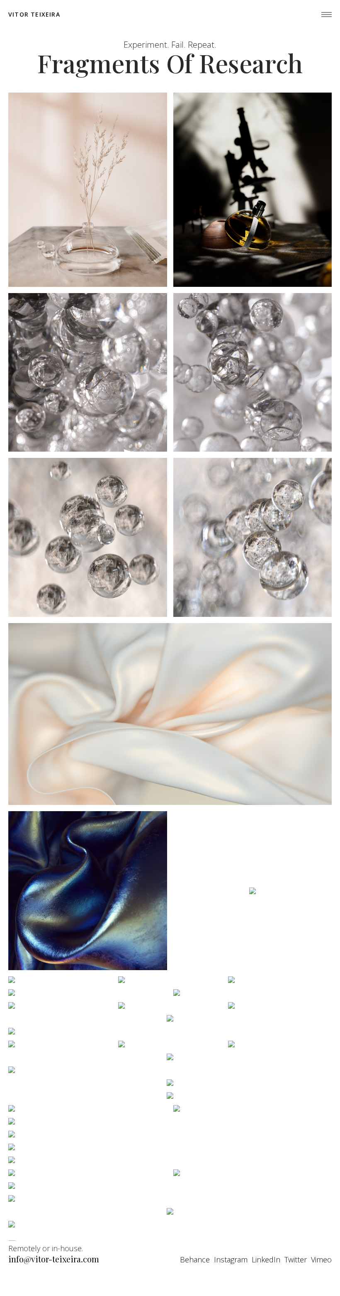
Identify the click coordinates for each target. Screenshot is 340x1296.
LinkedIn (266, 1259)
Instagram (231, 1259)
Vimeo (321, 1259)
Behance (195, 1259)
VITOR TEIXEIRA (34, 14)
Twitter (295, 1259)
